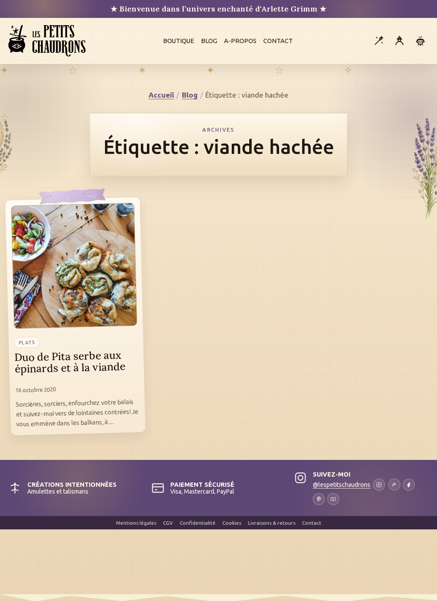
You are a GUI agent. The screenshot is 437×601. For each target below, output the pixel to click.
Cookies (231, 523)
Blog (209, 40)
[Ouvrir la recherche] (378, 41)
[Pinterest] (319, 499)
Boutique (178, 40)
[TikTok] (394, 485)
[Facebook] (409, 485)
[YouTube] (333, 499)
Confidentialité (198, 523)
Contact (278, 40)
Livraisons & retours (271, 523)
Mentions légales (136, 523)
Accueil (161, 95)
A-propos (240, 40)
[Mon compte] (399, 41)
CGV (168, 523)
